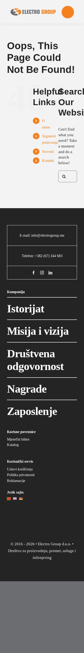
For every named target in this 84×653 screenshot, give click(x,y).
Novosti (48, 152)
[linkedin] (50, 273)
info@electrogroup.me (47, 235)
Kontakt (48, 161)
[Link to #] (68, 12)
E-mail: (25, 235)
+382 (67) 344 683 (49, 256)
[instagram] (42, 273)
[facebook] (33, 273)
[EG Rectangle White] (33, 3)
